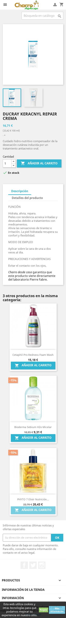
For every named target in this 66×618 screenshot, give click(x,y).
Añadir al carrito (39, 163)
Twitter (33, 565)
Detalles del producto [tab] (27, 198)
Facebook (24, 565)
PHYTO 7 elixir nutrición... (33, 499)
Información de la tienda (23, 590)
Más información (57, 610)
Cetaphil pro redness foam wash (33, 355)
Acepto (43, 609)
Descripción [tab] (19, 191)
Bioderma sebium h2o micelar (33, 427)
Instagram (41, 565)
